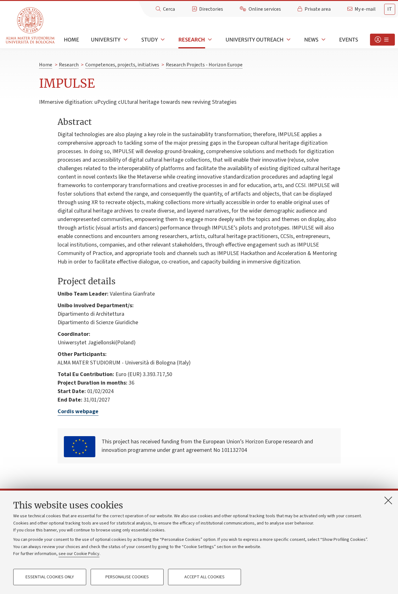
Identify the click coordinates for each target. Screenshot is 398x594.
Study (149, 39)
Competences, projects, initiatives (122, 64)
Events (348, 39)
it (389, 9)
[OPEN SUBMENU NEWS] (322, 39)
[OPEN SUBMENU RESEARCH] (209, 39)
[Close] (388, 500)
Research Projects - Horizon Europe (204, 64)
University (106, 39)
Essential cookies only (49, 577)
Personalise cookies (127, 577)
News (311, 39)
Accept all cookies (204, 577)
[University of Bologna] (30, 26)
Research (191, 39)
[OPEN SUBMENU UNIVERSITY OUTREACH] (287, 39)
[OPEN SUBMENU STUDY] (162, 39)
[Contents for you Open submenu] (382, 40)
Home (71, 39)
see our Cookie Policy (79, 554)
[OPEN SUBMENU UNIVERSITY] (125, 39)
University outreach (254, 39)
